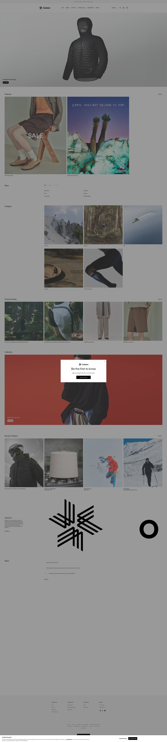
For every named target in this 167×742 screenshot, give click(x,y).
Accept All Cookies (133, 738)
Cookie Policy (69, 739)
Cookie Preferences (123, 738)
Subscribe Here (83, 377)
